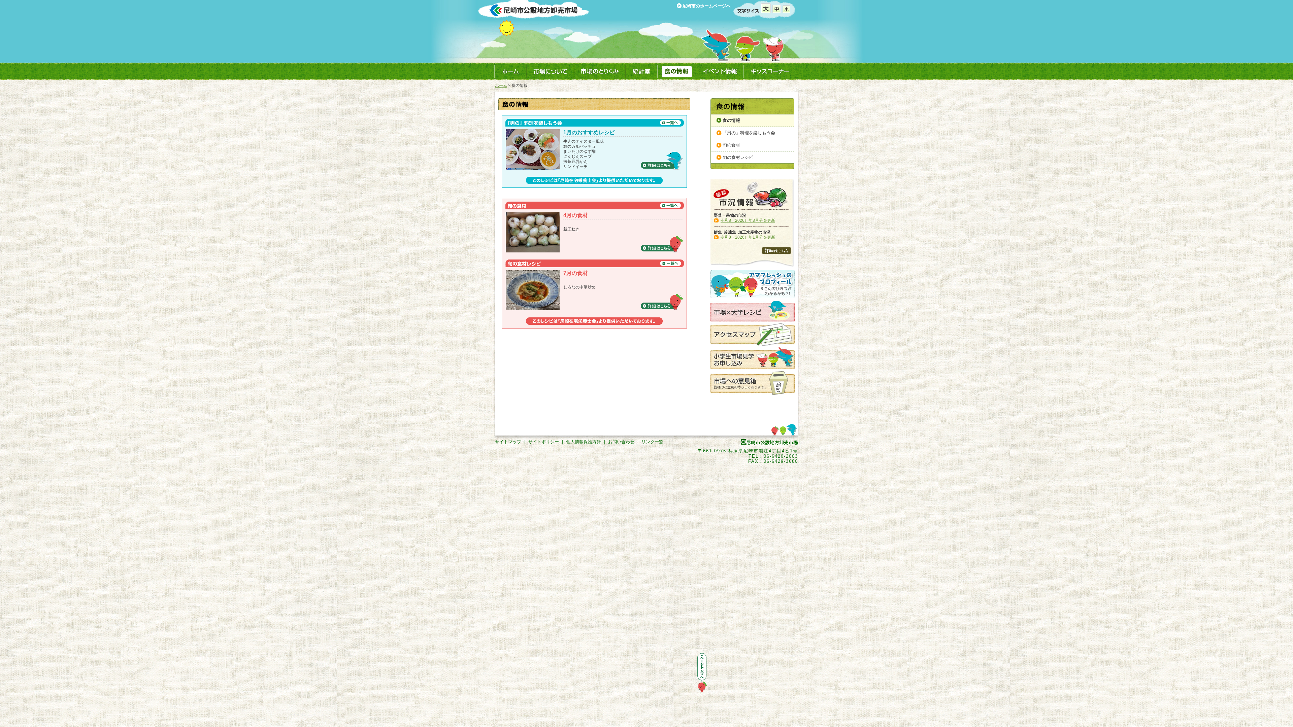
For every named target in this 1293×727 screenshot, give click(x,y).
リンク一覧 (652, 441)
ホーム (501, 85)
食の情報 (731, 120)
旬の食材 (731, 144)
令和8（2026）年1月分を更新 (748, 237)
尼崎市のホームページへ (707, 5)
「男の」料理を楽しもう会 (749, 132)
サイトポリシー (543, 441)
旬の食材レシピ (738, 157)
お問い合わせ (621, 441)
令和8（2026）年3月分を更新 (748, 220)
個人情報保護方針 (583, 441)
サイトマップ (508, 441)
